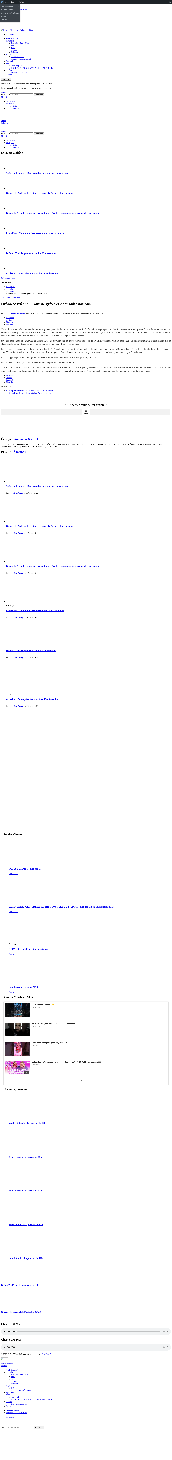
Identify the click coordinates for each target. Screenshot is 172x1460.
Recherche (39, 95)
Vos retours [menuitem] (5, 19)
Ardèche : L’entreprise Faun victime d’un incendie (32, 273)
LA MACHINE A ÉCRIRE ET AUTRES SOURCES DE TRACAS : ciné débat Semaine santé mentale (61, 906)
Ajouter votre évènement (21, 59)
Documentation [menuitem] (7, 10)
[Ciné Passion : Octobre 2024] (88, 970)
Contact (9, 75)
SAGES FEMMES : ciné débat (24, 868)
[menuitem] (2, 2)
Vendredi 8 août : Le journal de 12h (27, 1123)
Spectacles (10, 61)
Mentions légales (12, 1410)
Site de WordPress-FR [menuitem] (10, 6)
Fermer (4, 1366)
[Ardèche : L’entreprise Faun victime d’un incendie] (88, 263)
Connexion (10, 101)
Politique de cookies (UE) (16, 1413)
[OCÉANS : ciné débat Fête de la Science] (88, 928)
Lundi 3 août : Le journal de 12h (26, 1258)
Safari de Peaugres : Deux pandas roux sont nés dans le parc (37, 173)
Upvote (41, 412)
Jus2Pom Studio (48, 1354)
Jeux (13, 45)
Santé (13, 48)
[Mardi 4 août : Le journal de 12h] (88, 1208)
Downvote (130, 412)
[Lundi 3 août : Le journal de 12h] (88, 1241)
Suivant (12, 278)
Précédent (5, 278)
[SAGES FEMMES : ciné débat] (88, 852)
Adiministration (12, 106)
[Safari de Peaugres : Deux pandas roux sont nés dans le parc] (88, 163)
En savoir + (13, 874)
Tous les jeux (16, 66)
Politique (14, 52)
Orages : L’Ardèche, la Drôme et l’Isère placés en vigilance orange (39, 193)
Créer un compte (17, 57)
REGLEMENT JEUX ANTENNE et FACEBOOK (32, 68)
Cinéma (9, 70)
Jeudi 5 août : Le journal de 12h (25, 1190)
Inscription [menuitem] (20, 2)
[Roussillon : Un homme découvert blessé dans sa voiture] (88, 223)
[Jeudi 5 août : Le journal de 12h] (88, 1174)
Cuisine (14, 50)
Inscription (10, 104)
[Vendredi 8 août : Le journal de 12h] (88, 1106)
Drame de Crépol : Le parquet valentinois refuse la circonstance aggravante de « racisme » (52, 213)
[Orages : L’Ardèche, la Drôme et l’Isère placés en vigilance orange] (88, 183)
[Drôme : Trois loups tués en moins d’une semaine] (88, 243)
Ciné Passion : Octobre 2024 (23, 987)
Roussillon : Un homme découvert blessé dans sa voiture (35, 233)
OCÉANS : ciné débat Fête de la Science (29, 949)
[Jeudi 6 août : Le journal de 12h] (88, 1140)
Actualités (10, 34)
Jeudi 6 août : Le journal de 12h (25, 1157)
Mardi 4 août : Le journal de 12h (26, 1224)
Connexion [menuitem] (9, 2)
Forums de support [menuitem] (8, 16)
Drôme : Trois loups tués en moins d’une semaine (31, 253)
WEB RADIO (12, 38)
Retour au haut (7, 1363)
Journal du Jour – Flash (20, 43)
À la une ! (19, 452)
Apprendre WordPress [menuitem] (10, 13)
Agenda (9, 54)
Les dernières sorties (19, 72)
